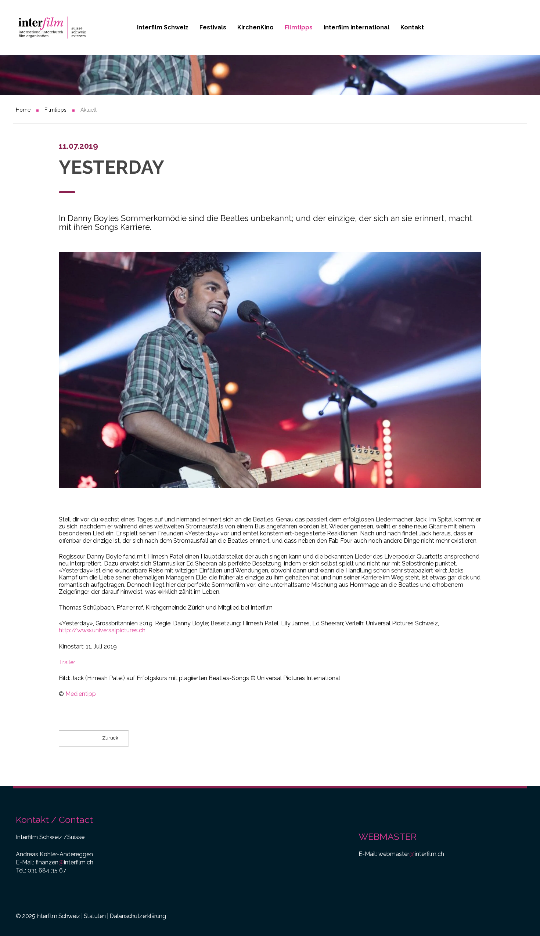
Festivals (212, 27)
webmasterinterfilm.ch (411, 853)
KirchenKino (255, 27)
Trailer (67, 662)
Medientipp (80, 693)
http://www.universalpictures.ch (102, 630)
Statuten (95, 915)
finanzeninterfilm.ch (64, 862)
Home (23, 110)
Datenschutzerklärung (137, 915)
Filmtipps (299, 27)
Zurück (109, 738)
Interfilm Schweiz (162, 27)
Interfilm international (356, 27)
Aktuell (88, 110)
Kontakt (412, 27)
